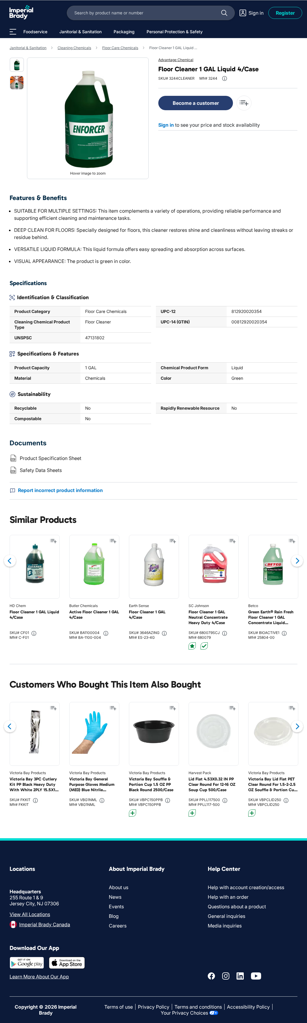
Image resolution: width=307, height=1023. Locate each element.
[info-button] (224, 78)
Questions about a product (237, 906)
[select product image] (17, 64)
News (115, 897)
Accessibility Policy (248, 1007)
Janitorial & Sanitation (28, 48)
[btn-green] (204, 646)
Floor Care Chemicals (120, 48)
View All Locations (30, 914)
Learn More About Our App (39, 977)
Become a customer (196, 103)
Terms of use (118, 1007)
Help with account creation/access (246, 887)
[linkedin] (240, 976)
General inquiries (226, 916)
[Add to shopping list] (53, 541)
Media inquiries (225, 926)
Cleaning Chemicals (74, 48)
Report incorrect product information (60, 490)
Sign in (166, 125)
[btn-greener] (132, 813)
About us (118, 887)
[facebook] (211, 976)
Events (116, 906)
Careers (118, 926)
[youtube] (256, 976)
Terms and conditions (198, 1007)
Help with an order (228, 897)
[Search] (224, 13)
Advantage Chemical (175, 59)
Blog (114, 916)
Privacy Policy (153, 1007)
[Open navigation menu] (13, 31)
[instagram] (225, 976)
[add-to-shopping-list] (244, 103)
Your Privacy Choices (184, 1013)
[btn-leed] (192, 646)
